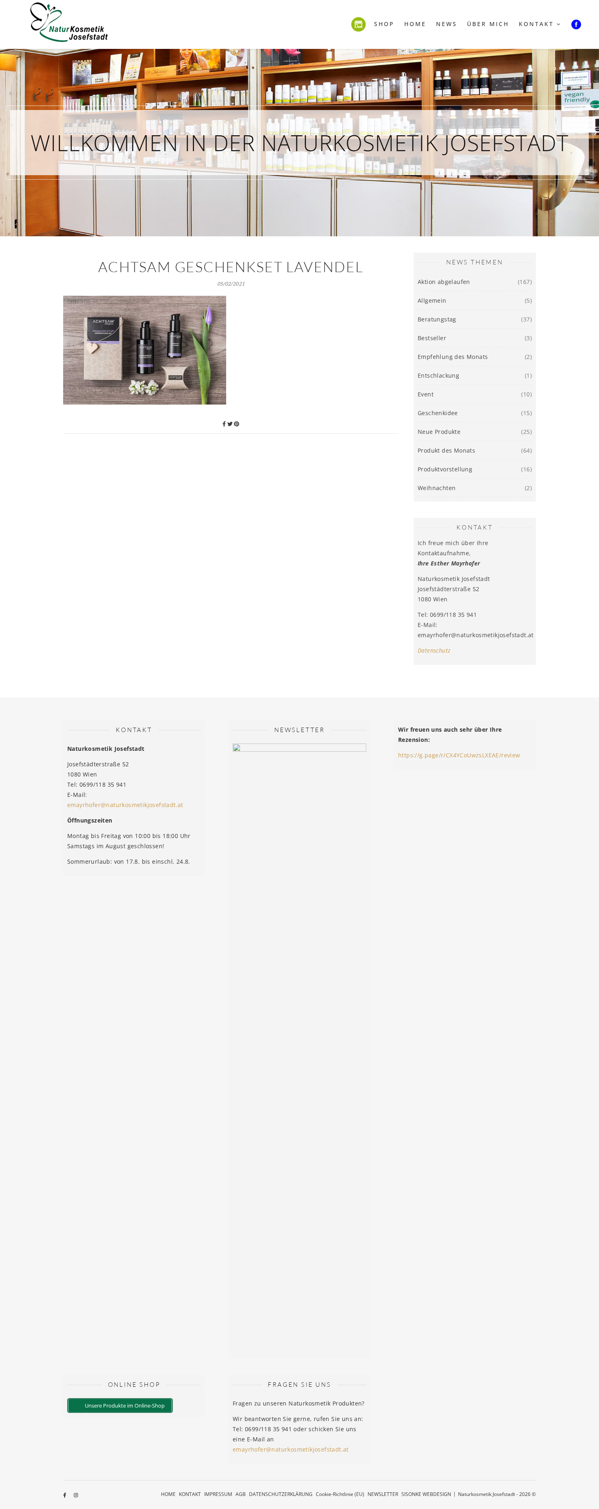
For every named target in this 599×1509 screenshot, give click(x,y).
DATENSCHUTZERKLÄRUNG (281, 1494)
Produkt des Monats (446, 450)
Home (415, 24)
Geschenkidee (438, 413)
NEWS (446, 24)
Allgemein (432, 300)
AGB (241, 1494)
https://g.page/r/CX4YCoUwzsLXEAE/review (459, 755)
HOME (168, 1494)
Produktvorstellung (445, 469)
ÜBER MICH (488, 24)
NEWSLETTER (383, 1494)
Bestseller (432, 338)
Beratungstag (437, 319)
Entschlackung (438, 375)
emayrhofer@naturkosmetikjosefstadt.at (125, 805)
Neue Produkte (439, 432)
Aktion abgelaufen (444, 282)
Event (426, 394)
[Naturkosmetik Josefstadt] (69, 24)
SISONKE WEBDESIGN (426, 1494)
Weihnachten (437, 488)
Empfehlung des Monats (453, 357)
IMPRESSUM (218, 1494)
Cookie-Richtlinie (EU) (340, 1494)
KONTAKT (536, 24)
